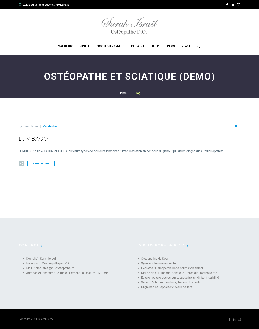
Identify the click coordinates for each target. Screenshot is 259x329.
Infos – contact (179, 46)
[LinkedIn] (233, 4)
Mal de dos (66, 46)
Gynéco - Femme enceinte (158, 263)
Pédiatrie (138, 46)
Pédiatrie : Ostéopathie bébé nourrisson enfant (172, 268)
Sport (84, 46)
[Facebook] (227, 4)
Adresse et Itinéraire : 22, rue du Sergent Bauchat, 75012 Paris (67, 273)
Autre (155, 46)
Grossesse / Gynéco (110, 46)
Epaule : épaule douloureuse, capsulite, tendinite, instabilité (180, 277)
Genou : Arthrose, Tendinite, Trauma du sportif (171, 282)
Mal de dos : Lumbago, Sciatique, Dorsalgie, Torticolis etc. (179, 273)
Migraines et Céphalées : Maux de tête (166, 287)
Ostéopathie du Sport (155, 258)
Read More (41, 163)
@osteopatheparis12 (55, 263)
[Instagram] (238, 4)
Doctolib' (32, 258)
